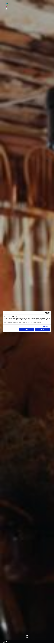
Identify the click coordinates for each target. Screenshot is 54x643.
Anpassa (26, 329)
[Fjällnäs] (4, 641)
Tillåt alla (42, 329)
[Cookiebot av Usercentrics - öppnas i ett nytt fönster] (45, 313)
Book (27, 641)
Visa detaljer (45, 326)
